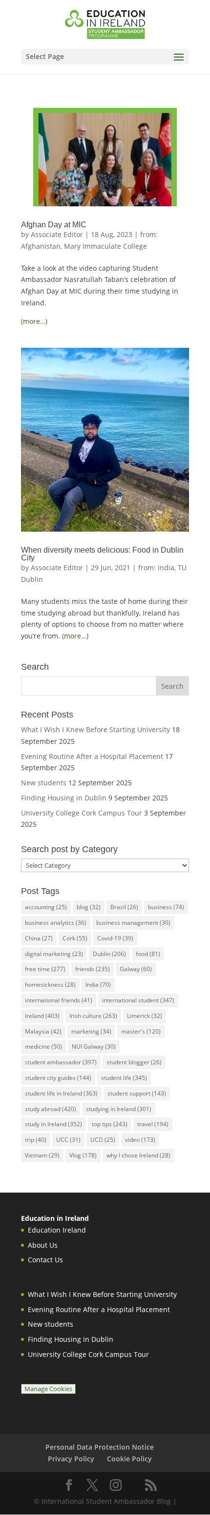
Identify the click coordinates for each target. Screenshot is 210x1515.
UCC (68, 1140)
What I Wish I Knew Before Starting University (95, 729)
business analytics (55, 922)
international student (138, 1000)
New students (43, 782)
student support (136, 1093)
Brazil (124, 907)
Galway (136, 969)
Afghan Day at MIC (53, 224)
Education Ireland (57, 1230)
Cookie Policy (129, 1458)
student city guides (58, 1078)
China (39, 938)
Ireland (42, 1016)
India (98, 984)
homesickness (50, 984)
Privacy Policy (71, 1458)
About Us (43, 1245)
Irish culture (93, 1016)
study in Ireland (53, 1124)
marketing (91, 1031)
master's (141, 1031)
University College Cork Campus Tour (81, 812)
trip (35, 1140)
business (166, 907)
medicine (43, 1046)
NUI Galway (94, 1046)
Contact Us (45, 1259)
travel (152, 1124)
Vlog (83, 1155)
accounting (46, 907)
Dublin (109, 954)
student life (124, 1078)
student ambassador (61, 1062)
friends (92, 969)
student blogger (134, 1062)
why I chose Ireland (138, 1155)
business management (133, 922)
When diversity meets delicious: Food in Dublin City (102, 554)
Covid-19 (115, 938)
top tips (109, 1124)
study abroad (50, 1109)
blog (89, 907)
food (148, 954)
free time (45, 969)
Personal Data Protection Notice (99, 1447)
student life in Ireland (61, 1093)
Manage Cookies (48, 1389)
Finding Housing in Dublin (63, 797)
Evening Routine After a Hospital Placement (92, 756)
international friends (58, 1000)
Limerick (144, 1016)
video (140, 1140)
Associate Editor (57, 234)
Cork (75, 938)
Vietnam (42, 1155)
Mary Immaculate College (105, 246)
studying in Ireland (118, 1109)
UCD (102, 1140)
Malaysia (43, 1031)
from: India (156, 567)
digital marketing (54, 954)
